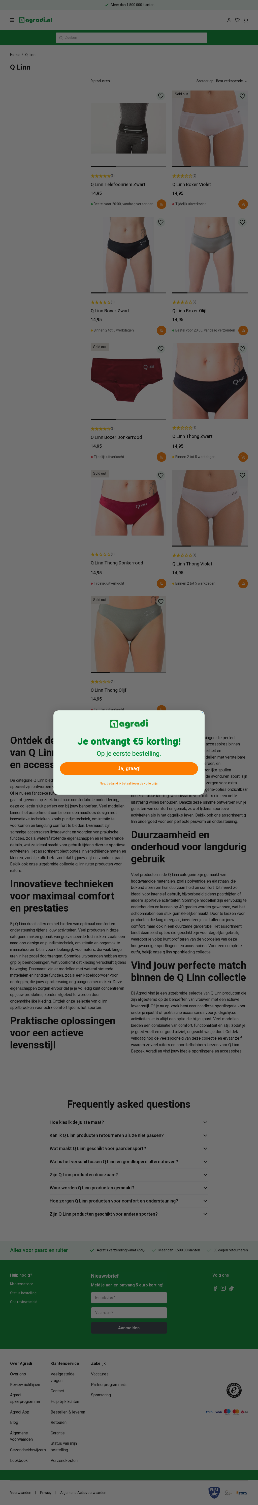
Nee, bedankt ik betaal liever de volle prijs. (129, 783)
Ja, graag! (129, 768)
